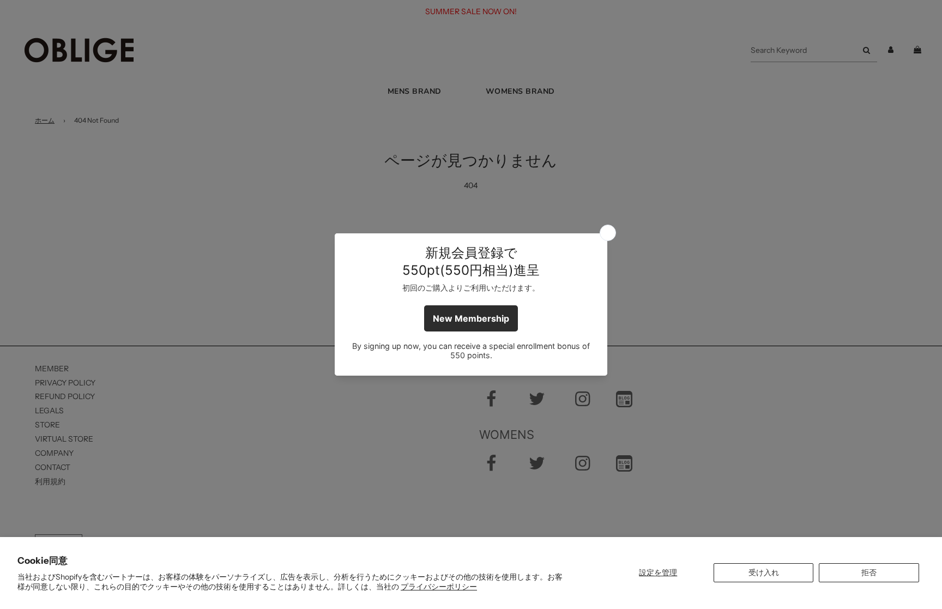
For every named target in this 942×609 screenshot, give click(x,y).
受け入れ (763, 572)
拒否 (869, 572)
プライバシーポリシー (439, 587)
